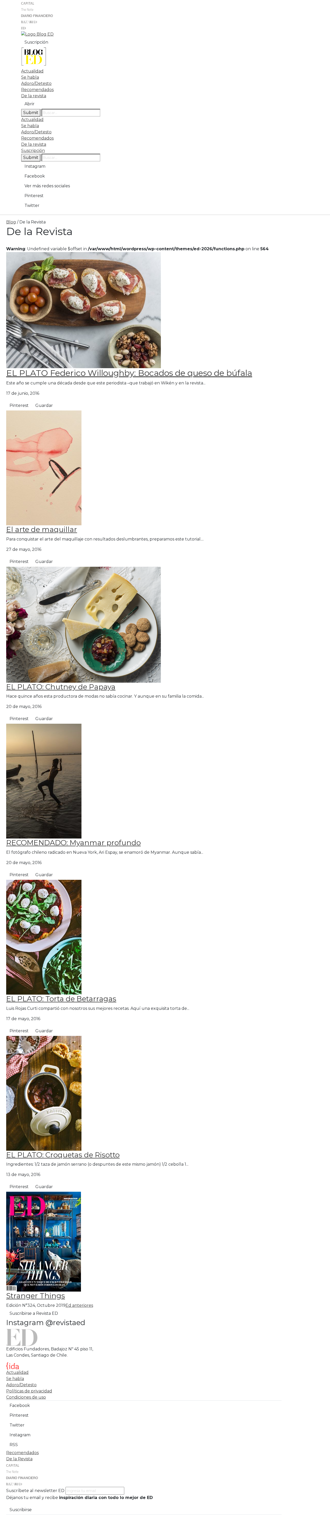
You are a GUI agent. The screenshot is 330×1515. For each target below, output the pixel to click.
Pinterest (34, 195)
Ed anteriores (79, 1305)
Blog (11, 222)
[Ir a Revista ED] (23, 27)
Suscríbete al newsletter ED (35, 1490)
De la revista (33, 95)
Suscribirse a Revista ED (34, 1313)
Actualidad (32, 71)
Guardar (44, 405)
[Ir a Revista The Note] (27, 9)
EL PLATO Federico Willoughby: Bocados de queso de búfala (129, 373)
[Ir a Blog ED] (37, 33)
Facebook (34, 176)
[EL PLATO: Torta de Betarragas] (43, 936)
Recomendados (37, 89)
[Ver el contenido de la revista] (43, 1241)
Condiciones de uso (26, 1397)
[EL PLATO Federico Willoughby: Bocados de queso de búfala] (83, 309)
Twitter (31, 205)
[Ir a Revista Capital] (27, 3)
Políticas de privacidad (29, 1391)
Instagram (34, 166)
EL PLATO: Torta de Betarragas (61, 998)
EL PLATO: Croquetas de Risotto (63, 1154)
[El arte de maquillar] (43, 467)
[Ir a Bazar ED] (29, 21)
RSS (14, 1444)
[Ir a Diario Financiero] (37, 15)
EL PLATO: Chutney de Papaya (61, 686)
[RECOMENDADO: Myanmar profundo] (43, 780)
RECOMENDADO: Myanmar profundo (73, 842)
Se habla (30, 77)
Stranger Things (35, 1295)
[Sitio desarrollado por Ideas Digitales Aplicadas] (12, 1365)
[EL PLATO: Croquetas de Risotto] (43, 1092)
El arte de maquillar (41, 529)
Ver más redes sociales (47, 185)
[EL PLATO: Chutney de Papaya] (83, 624)
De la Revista (19, 1458)
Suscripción (36, 42)
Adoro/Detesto (36, 83)
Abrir (29, 103)
